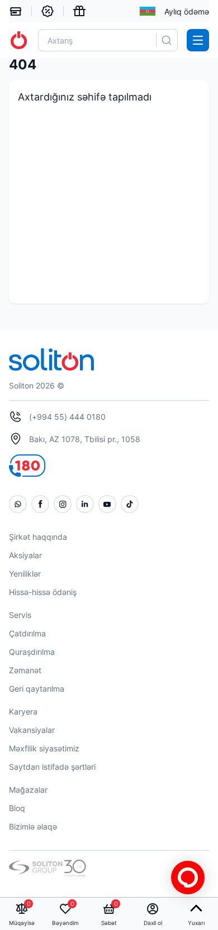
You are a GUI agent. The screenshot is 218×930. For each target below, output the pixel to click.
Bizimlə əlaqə (33, 826)
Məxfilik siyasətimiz (44, 748)
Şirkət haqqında (38, 536)
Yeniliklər (25, 573)
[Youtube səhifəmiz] (107, 504)
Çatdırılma (27, 633)
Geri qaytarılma (36, 688)
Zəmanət (25, 670)
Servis (20, 615)
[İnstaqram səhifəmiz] (63, 504)
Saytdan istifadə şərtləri (52, 766)
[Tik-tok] (130, 504)
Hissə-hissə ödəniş (43, 592)
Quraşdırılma (32, 651)
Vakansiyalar (32, 730)
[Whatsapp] (18, 504)
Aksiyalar (25, 555)
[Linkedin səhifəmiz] (85, 504)
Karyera (23, 711)
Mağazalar (28, 789)
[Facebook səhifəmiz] (40, 504)
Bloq (17, 808)
